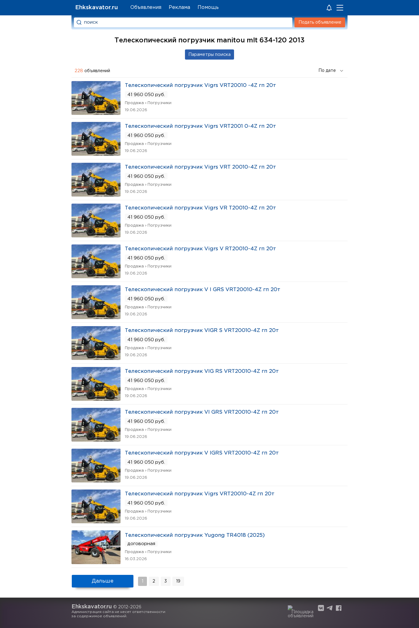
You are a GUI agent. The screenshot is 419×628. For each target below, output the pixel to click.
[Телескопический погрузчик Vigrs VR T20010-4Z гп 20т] (96, 235)
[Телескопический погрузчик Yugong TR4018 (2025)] (96, 562)
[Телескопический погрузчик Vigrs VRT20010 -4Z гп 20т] (96, 113)
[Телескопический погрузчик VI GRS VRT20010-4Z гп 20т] (96, 439)
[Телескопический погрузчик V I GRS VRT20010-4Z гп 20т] (96, 317)
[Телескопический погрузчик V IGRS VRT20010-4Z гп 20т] (96, 480)
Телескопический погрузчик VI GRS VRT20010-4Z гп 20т (202, 412)
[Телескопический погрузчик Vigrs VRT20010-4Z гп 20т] (96, 521)
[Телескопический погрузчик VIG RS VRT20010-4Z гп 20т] (96, 398)
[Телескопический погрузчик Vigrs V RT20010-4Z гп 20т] (96, 276)
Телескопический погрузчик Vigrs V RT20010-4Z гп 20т (200, 249)
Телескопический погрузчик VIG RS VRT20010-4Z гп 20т (202, 371)
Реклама (179, 7)
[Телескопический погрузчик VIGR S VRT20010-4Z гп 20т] (96, 358)
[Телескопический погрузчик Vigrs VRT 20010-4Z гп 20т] (96, 194)
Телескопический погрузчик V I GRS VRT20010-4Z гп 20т (202, 289)
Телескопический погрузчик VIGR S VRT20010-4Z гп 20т (202, 330)
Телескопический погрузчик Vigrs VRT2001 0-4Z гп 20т (200, 126)
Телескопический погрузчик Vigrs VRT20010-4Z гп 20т (200, 494)
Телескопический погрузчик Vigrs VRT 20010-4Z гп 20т (200, 167)
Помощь (208, 7)
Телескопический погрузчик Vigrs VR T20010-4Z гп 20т (200, 208)
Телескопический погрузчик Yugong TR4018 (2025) (195, 535)
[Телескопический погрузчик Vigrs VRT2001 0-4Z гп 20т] (96, 153)
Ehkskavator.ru (96, 7)
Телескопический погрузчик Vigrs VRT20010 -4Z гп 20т (200, 85)
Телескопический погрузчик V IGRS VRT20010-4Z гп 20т (202, 453)
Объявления (145, 7)
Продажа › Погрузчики (148, 103)
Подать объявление (319, 22)
